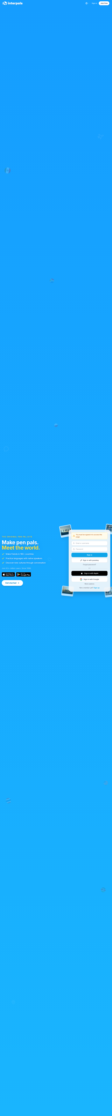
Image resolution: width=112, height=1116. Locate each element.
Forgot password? (89, 564)
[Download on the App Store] (8, 574)
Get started (10, 583)
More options (89, 584)
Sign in (94, 3)
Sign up (97, 588)
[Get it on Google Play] (23, 574)
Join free (104, 3)
